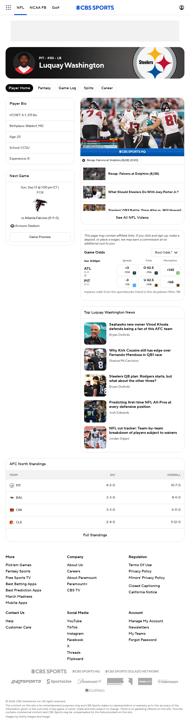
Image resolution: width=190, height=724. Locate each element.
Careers (73, 577)
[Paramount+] (89, 686)
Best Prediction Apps (23, 596)
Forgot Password (143, 645)
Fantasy (44, 88)
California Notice (143, 597)
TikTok (72, 633)
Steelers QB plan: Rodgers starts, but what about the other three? (140, 384)
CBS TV (73, 596)
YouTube (74, 626)
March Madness (19, 602)
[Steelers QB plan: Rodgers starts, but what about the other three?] (95, 391)
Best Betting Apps (21, 589)
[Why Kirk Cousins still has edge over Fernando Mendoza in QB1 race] (95, 365)
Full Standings (95, 540)
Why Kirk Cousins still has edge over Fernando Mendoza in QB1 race (140, 358)
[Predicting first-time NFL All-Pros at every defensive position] (95, 417)
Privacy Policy (140, 577)
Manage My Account (146, 626)
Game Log (67, 88)
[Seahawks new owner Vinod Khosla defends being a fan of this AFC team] (95, 339)
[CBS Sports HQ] (86, 676)
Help (10, 626)
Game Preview (40, 237)
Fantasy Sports (18, 577)
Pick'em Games (18, 570)
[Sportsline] (59, 686)
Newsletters (139, 633)
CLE (19, 528)
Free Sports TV (18, 583)
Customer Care (18, 633)
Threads (73, 658)
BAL (19, 503)
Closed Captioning (144, 591)
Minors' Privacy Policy (147, 583)
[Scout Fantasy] (168, 686)
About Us (75, 570)
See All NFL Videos (132, 217)
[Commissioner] (120, 685)
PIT (18, 491)
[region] (132, 127)
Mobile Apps (16, 608)
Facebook (75, 645)
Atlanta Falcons (36, 218)
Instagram (75, 639)
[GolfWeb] (95, 696)
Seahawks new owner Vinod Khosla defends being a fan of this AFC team (140, 332)
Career (107, 88)
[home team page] (40, 205)
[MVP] (145, 685)
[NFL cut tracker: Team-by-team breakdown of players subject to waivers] (95, 443)
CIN (19, 516)
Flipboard (75, 664)
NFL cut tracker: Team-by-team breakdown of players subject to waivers (143, 436)
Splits (88, 88)
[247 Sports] (26, 686)
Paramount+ (77, 589)
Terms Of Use (140, 570)
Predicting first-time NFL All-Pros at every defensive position (140, 410)
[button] (8, 7)
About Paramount (82, 583)
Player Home (19, 88)
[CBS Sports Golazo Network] (132, 676)
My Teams (137, 639)
